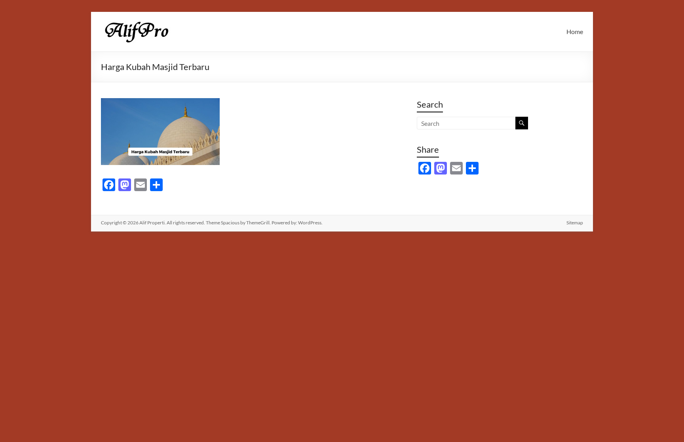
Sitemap (574, 223)
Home (574, 31)
